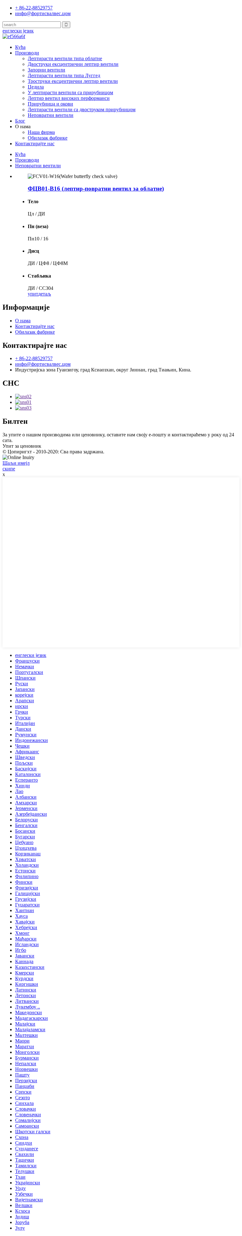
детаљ (44, 293)
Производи (27, 52)
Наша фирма (41, 132)
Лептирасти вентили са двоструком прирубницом (81, 109)
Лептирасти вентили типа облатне (65, 58)
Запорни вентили (46, 69)
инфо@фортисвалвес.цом (43, 364)
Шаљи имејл (16, 463)
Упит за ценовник (22, 446)
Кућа (20, 47)
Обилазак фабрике (47, 138)
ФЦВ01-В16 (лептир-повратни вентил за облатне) (96, 188)
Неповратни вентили (50, 115)
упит (33, 293)
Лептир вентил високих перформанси (69, 98)
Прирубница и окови (50, 103)
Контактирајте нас (35, 143)
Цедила (36, 86)
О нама (23, 320)
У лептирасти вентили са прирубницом (70, 92)
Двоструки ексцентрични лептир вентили (73, 64)
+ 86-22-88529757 (34, 358)
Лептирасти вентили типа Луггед (64, 75)
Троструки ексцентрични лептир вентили (73, 81)
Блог (20, 121)
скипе (9, 468)
